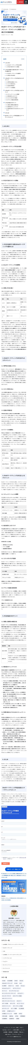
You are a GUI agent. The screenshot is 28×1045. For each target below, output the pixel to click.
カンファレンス (6, 968)
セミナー (10, 1030)
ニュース (22, 1030)
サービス (13, 1027)
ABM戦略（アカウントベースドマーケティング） (13, 944)
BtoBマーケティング (6, 34)
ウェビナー (5, 961)
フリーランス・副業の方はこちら (14, 1036)
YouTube (4, 1030)
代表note (21, 1032)
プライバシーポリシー (17, 1034)
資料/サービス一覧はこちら (14, 869)
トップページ (7, 1027)
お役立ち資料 (16, 1030)
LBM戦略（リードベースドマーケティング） (12, 954)
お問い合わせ (8, 1034)
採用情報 (16, 1032)
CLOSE (22, 59)
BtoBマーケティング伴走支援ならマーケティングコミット (14, 116)
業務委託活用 (6, 971)
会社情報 (5, 1032)
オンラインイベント (7, 965)
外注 (12, 34)
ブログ (21, 1027)
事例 (17, 1027)
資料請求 (10, 1032)
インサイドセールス (7, 958)
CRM (4, 951)
